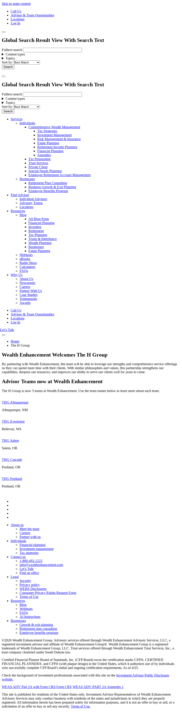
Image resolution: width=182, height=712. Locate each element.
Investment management (36, 549)
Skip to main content (16, 4)
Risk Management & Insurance (59, 139)
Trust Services (38, 163)
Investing (34, 227)
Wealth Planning (39, 243)
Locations (17, 19)
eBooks (25, 259)
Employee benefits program (39, 633)
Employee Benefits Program (48, 191)
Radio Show (28, 263)
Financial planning (33, 545)
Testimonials (28, 299)
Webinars (26, 255)
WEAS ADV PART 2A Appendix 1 (98, 687)
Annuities (44, 155)
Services (16, 119)
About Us (26, 279)
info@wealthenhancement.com (41, 565)
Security (25, 581)
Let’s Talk (7, 330)
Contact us (18, 557)
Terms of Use (29, 597)
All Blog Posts (38, 219)
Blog (23, 215)
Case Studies (29, 295)
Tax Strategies (47, 131)
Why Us (16, 275)
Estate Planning (48, 143)
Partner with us (30, 537)
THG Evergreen (13, 421)
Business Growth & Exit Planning (52, 187)
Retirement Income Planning (57, 147)
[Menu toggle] (3, 76)
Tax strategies (29, 553)
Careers (25, 287)
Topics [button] (10, 58)
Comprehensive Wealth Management (54, 127)
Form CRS (63, 687)
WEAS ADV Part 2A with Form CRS (28, 687)
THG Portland (12, 479)
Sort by (7, 62)
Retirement (36, 231)
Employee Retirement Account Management (59, 175)
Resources (18, 211)
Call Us (16, 11)
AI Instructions (30, 617)
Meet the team (29, 529)
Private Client (37, 167)
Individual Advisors (33, 199)
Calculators (27, 267)
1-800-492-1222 (31, 561)
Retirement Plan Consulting (47, 183)
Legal (15, 577)
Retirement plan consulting (38, 629)
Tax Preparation (39, 159)
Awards (25, 303)
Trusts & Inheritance (42, 239)
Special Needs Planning (45, 171)
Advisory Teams (31, 203)
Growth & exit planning (36, 625)
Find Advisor (20, 195)
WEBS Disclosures (33, 589)
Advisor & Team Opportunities (32, 15)
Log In (15, 23)
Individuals (27, 123)
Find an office (29, 573)
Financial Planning (50, 151)
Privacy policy (30, 585)
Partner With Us (31, 291)
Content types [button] (15, 54)
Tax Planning (37, 235)
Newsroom (27, 283)
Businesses (27, 179)
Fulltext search (12, 50)
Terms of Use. (81, 706)
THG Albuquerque (15, 402)
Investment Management (54, 135)
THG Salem (10, 440)
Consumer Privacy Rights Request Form (48, 593)
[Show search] (3, 32)
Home (15, 341)
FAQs (24, 271)
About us (17, 525)
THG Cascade (12, 460)
